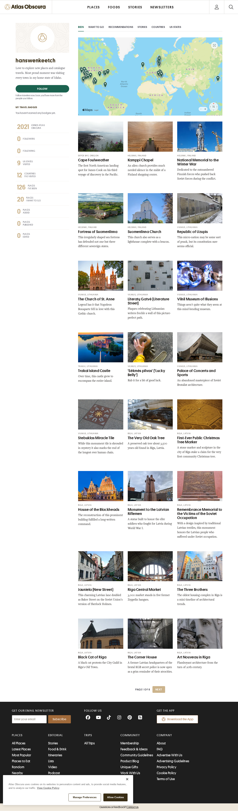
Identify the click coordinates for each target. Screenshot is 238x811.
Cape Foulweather (93, 160)
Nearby (17, 773)
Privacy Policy (166, 767)
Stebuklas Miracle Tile (96, 438)
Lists (51, 761)
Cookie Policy (166, 773)
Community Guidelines (136, 755)
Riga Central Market (144, 590)
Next (158, 689)
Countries (158, 27)
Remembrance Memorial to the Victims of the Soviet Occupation (199, 514)
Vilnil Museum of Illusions (197, 299)
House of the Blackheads (98, 510)
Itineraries (55, 755)
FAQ (160, 749)
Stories (142, 27)
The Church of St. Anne (96, 299)
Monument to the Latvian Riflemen (148, 512)
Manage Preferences (85, 797)
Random (18, 767)
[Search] (231, 7)
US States (175, 27)
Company (164, 735)
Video (52, 767)
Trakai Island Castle (94, 371)
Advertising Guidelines (173, 761)
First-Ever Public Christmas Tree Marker (198, 440)
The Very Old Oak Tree (146, 438)
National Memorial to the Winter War (198, 162)
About (161, 743)
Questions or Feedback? (119, 807)
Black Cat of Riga (92, 657)
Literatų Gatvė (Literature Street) (148, 301)
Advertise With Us (169, 755)
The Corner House (142, 657)
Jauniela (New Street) (95, 590)
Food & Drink (57, 749)
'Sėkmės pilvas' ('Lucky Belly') (146, 373)
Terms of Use (166, 779)
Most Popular (21, 755)
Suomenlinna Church (144, 232)
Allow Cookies (115, 797)
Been (81, 27)
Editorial (55, 735)
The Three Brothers (192, 590)
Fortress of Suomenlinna (98, 232)
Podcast (54, 773)
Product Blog (129, 761)
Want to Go (96, 27)
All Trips (89, 743)
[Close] (127, 779)
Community (130, 735)
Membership (129, 743)
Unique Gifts (129, 767)
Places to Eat (21, 761)
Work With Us (130, 773)
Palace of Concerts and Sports (196, 373)
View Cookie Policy (48, 788)
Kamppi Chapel (140, 160)
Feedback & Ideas (133, 749)
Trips (88, 735)
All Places (18, 743)
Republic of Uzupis (192, 232)
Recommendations (121, 27)
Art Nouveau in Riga (193, 657)
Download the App (180, 719)
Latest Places (21, 749)
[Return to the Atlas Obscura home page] (26, 7)
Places (17, 735)
